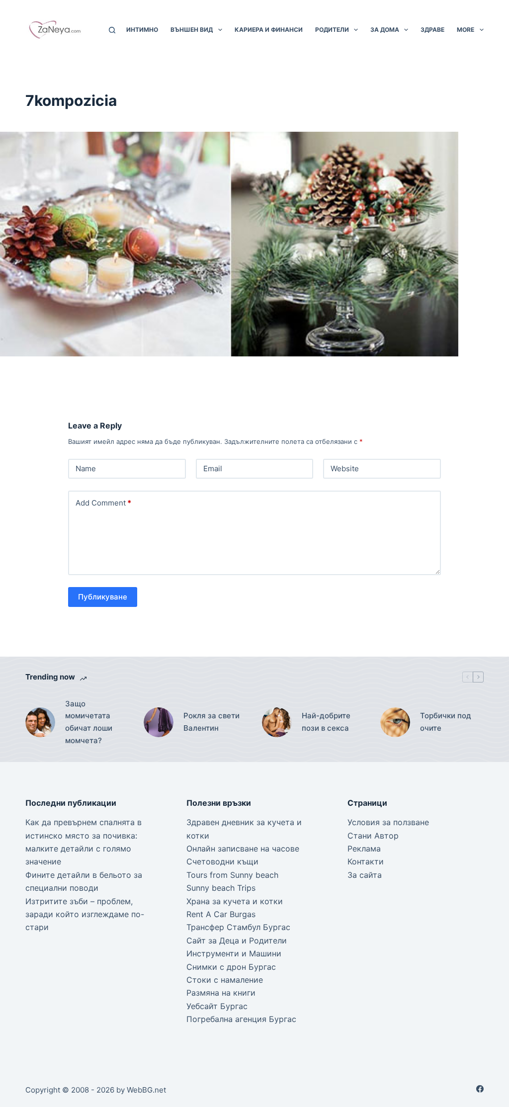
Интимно (142, 29)
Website (345, 468)
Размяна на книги (220, 993)
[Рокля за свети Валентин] (158, 722)
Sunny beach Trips (220, 888)
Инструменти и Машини (233, 953)
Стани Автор (373, 836)
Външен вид (191, 29)
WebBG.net (146, 1090)
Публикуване (102, 596)
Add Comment (103, 503)
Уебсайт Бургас (217, 1006)
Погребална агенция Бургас (241, 1019)
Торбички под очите (445, 722)
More (465, 29)
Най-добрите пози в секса (326, 722)
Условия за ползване (388, 822)
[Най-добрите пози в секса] (277, 722)
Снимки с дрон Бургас (231, 967)
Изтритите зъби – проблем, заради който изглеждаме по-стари (84, 914)
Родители (332, 29)
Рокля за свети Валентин (211, 722)
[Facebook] (480, 1089)
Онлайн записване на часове (242, 848)
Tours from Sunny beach (232, 875)
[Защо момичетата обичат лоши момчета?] (40, 722)
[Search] (112, 30)
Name (86, 468)
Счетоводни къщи (222, 861)
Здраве (432, 29)
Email (212, 468)
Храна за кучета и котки (234, 901)
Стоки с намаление (224, 980)
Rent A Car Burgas (220, 914)
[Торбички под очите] (395, 722)
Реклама (364, 848)
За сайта (364, 875)
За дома (384, 29)
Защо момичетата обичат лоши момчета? (88, 722)
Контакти (365, 861)
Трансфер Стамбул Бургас (238, 927)
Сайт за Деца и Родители (236, 940)
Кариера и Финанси (269, 29)
